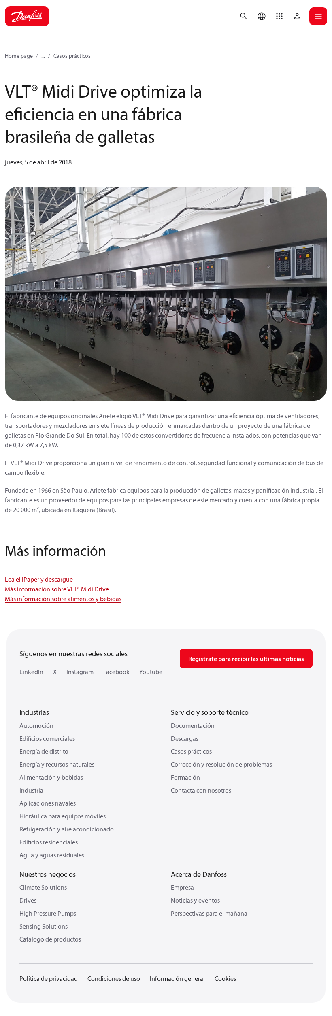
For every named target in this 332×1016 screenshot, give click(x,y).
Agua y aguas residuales (51, 855)
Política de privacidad (48, 978)
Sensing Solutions (43, 926)
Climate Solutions (43, 887)
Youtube (150, 671)
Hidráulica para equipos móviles (62, 816)
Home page (19, 56)
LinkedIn (31, 671)
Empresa (182, 887)
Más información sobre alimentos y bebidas (63, 599)
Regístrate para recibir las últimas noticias (246, 659)
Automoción (36, 725)
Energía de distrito (43, 751)
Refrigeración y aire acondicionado (66, 829)
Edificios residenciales (48, 842)
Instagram (80, 671)
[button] (279, 16)
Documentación (193, 725)
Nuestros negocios (47, 874)
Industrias (34, 712)
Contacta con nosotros (201, 790)
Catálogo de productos (50, 939)
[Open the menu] (318, 16)
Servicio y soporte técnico (210, 712)
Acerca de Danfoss (199, 874)
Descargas (184, 738)
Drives (27, 900)
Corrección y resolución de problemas (221, 764)
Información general (177, 978)
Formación (185, 777)
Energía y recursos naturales (56, 764)
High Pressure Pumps (47, 913)
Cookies (225, 978)
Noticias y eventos (195, 900)
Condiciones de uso (113, 978)
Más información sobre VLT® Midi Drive (57, 589)
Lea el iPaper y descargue (39, 579)
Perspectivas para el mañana (209, 913)
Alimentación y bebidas (51, 777)
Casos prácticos (72, 56)
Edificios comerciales (47, 738)
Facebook (116, 671)
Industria (31, 790)
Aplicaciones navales (47, 803)
